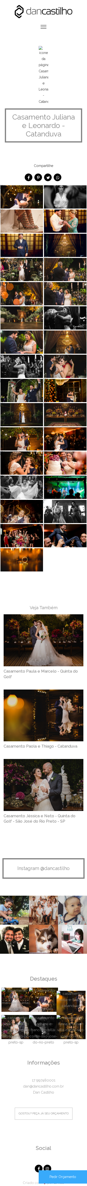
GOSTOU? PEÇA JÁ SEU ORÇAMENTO (44, 1113)
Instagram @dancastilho (43, 868)
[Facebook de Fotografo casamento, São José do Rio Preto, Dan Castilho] (39, 1167)
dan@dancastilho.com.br (43, 1086)
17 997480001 (43, 1080)
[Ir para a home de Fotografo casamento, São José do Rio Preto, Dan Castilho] (43, 11)
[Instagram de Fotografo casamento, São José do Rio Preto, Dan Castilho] (48, 1167)
